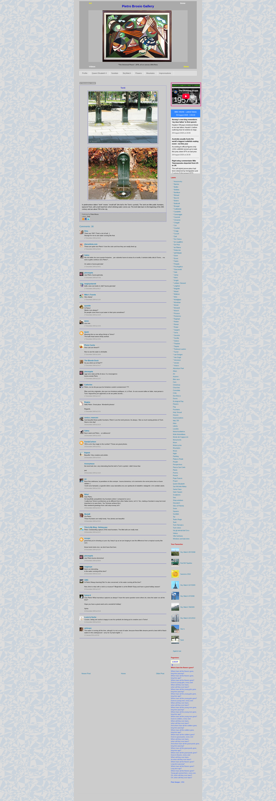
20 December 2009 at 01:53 (92, 549)
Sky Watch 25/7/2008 (187, 552)
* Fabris (175, 261)
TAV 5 (182, 629)
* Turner (176, 352)
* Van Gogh (177, 357)
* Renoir (176, 324)
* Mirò (175, 297)
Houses (175, 415)
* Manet (175, 291)
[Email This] (83, 220)
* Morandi (176, 308)
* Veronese (177, 360)
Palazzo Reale (178, 459)
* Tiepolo (176, 346)
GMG (86, 580)
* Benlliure (176, 192)
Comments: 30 (86, 226)
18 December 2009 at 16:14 (92, 424)
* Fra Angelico (178, 267)
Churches (176, 387)
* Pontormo (177, 316)
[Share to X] (88, 220)
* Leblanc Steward (179, 283)
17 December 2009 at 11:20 (92, 299)
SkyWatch (127, 73)
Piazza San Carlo (179, 467)
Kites (174, 423)
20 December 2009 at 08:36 (92, 560)
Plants (175, 470)
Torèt (88, 216)
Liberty (175, 426)
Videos (175, 533)
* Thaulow (176, 343)
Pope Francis (177, 478)
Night (175, 453)
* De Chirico (177, 239)
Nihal (86, 494)
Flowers (138, 73)
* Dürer (175, 256)
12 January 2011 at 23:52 (91, 635)
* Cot (174, 225)
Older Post (160, 673)
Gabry (86, 255)
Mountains (150, 73)
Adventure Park (178, 368)
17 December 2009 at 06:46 (92, 238)
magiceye (88, 567)
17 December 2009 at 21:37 (92, 396)
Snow (175, 508)
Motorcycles (177, 445)
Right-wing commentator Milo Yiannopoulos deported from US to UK (185, 129)
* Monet (175, 305)
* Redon (176, 321)
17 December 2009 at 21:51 (92, 411)
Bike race (176, 379)
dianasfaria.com (90, 244)
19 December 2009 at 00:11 (92, 446)
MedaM (87, 514)
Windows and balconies (181, 539)
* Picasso (176, 313)
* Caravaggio (177, 214)
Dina (86, 231)
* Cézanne (176, 220)
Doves (175, 398)
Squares (176, 511)
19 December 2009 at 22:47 (92, 532)
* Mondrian (177, 302)
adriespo (88, 628)
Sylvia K (87, 595)
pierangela (88, 273)
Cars (174, 382)
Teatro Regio (177, 519)
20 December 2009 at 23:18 (92, 611)
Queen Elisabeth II (99, 73)
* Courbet (176, 228)
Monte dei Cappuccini (180, 437)
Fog (174, 407)
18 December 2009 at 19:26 (92, 435)
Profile (84, 73)
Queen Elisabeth (179, 484)
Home (123, 673)
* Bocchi (176, 198)
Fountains (176, 409)
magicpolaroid (90, 284)
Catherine (88, 385)
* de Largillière (178, 242)
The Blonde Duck (91, 360)
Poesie (175, 475)
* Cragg (175, 231)
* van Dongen (178, 354)
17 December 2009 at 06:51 (92, 266)
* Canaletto (177, 212)
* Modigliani (177, 299)
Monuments (177, 440)
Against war (177, 651)
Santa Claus (177, 489)
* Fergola (176, 264)
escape (87, 538)
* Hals (175, 272)
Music (175, 451)
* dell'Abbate (177, 253)
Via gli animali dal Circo (181, 530)
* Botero (176, 201)
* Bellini (175, 187)
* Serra (175, 332)
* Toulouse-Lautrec (179, 349)
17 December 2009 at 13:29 (92, 315)
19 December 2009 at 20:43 (92, 521)
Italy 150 (176, 420)
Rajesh (87, 453)
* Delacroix (177, 250)
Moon (175, 442)
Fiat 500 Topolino (186, 563)
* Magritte (176, 288)
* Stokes (176, 341)
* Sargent (176, 330)
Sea (174, 497)
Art (174, 374)
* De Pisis (176, 245)
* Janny (175, 275)
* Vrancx (176, 365)
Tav (174, 517)
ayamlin (87, 306)
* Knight (175, 280)
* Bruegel (176, 206)
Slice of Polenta (178, 506)
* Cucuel (176, 234)
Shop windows (178, 500)
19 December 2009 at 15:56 (92, 488)
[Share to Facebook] (86, 220)
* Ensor (175, 258)
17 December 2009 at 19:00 (92, 354)
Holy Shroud (177, 412)
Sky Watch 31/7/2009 (187, 585)
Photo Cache (89, 345)
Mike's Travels (90, 295)
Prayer (175, 481)
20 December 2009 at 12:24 (92, 574)
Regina (87, 402)
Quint (86, 332)
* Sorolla (176, 338)
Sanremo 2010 (185, 574)
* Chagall (176, 223)
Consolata (176, 390)
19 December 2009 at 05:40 (92, 457)
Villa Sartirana (178, 536)
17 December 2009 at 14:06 (92, 339)
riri (85, 479)
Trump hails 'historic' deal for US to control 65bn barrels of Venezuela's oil (185, 150)
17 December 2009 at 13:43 (92, 326)
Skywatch (176, 503)
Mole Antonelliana (179, 434)
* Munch (176, 310)
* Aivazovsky (177, 181)
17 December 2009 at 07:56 (92, 277)
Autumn (175, 376)
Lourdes (176, 429)
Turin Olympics (178, 525)
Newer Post (86, 673)
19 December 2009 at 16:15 (92, 508)
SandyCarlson (90, 442)
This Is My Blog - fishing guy (95, 527)
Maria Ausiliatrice (179, 431)
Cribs (175, 393)
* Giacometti (177, 269)
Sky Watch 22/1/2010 (187, 618)
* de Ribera (177, 247)
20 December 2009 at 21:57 (92, 589)
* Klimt (175, 277)
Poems (175, 473)
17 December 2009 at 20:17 (92, 365)
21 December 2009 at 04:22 (92, 622)
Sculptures (176, 495)
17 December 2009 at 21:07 (92, 378)
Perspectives (177, 464)
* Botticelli (176, 203)
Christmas (176, 385)
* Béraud (176, 195)
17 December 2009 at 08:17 (92, 288)
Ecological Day (178, 401)
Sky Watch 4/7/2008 (187, 596)
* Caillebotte (177, 209)
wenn (86, 321)
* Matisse (176, 294)
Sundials (114, 73)
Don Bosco (177, 396)
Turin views (177, 528)
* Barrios (176, 184)
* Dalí (175, 236)
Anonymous (89, 464)
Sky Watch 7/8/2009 (187, 607)
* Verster (176, 363)
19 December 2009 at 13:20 (92, 473)
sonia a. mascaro (91, 417)
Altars (175, 371)
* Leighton (176, 286)
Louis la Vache (90, 617)
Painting (176, 456)
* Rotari (175, 327)
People (175, 462)
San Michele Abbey (180, 486)
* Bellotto (176, 190)
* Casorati (176, 217)
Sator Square (177, 492)
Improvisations (165, 73)
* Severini (176, 335)
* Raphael (176, 319)
